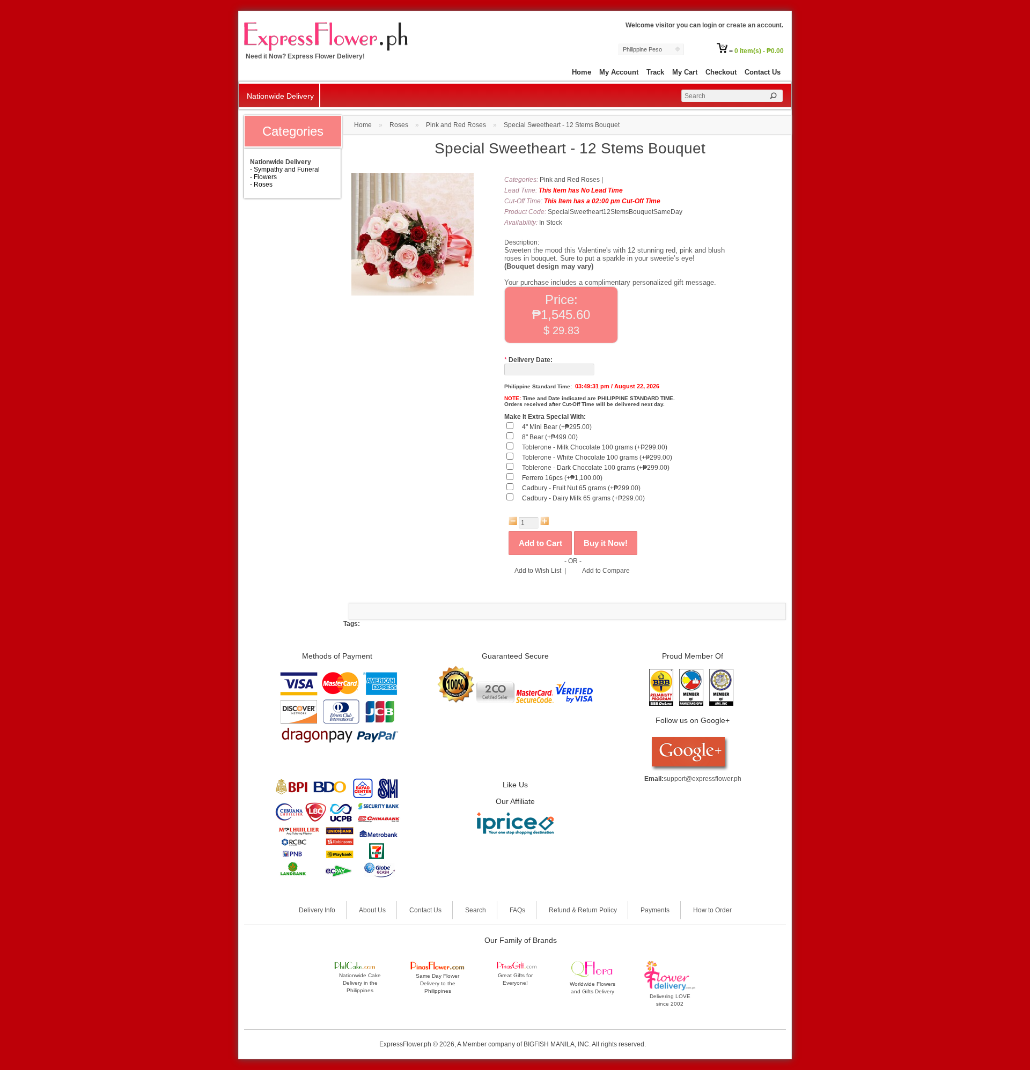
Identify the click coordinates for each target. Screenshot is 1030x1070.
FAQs (517, 910)
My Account (618, 72)
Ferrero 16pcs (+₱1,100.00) (562, 478)
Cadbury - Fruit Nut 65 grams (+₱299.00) (581, 488)
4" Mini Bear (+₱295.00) (557, 427)
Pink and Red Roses (456, 125)
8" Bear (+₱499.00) (550, 437)
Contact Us (763, 72)
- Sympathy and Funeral (285, 169)
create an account (754, 25)
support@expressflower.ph (702, 779)
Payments (655, 910)
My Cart (684, 72)
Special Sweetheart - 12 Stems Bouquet (562, 125)
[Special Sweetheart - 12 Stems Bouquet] (412, 293)
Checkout (721, 72)
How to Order (712, 910)
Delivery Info (317, 910)
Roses (398, 125)
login (709, 25)
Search (475, 910)
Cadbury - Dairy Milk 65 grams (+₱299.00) (583, 498)
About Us (372, 910)
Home (581, 72)
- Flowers (263, 177)
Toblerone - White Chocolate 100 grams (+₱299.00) (597, 457)
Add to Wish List (537, 570)
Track (655, 72)
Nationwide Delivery (280, 96)
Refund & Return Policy (583, 910)
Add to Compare (606, 570)
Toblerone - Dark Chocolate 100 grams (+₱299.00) (596, 467)
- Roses (261, 184)
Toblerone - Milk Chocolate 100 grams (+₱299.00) (594, 447)
